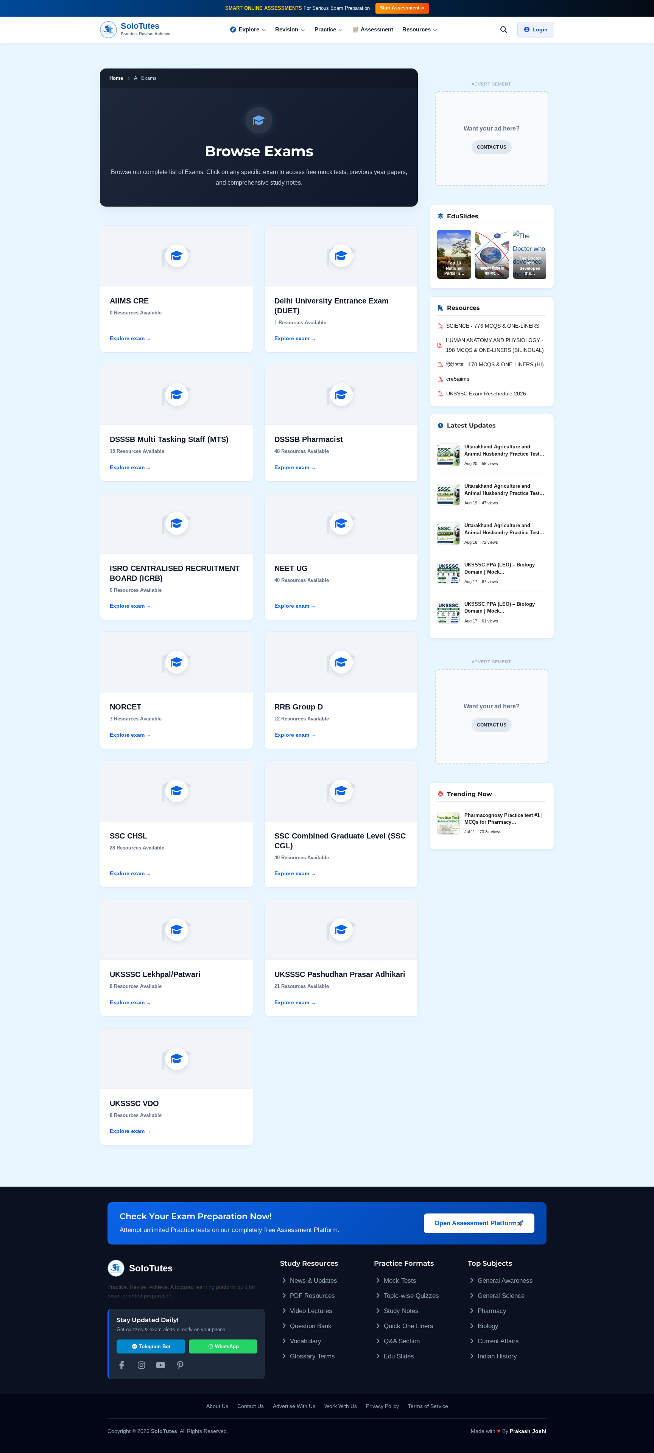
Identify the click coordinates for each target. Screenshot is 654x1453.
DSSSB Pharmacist (308, 439)
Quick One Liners (407, 1326)
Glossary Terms (311, 1356)
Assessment (377, 29)
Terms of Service (428, 1406)
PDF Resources (311, 1295)
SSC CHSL (128, 836)
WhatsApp (226, 1346)
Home (116, 78)
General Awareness (504, 1280)
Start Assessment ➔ (402, 8)
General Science (500, 1295)
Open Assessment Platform (475, 1223)
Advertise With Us (294, 1406)
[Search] (504, 29)
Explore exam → (130, 338)
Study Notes (400, 1311)
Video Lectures (310, 1311)
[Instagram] (141, 1366)
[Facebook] (122, 1366)
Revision (286, 29)
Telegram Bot (154, 1346)
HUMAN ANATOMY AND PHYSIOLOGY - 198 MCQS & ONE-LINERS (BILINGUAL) (495, 345)
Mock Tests (399, 1280)
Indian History (496, 1356)
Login (540, 29)
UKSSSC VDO (134, 1103)
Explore (249, 29)
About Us (217, 1406)
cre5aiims (457, 379)
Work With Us (340, 1406)
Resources (416, 29)
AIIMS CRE (129, 301)
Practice (325, 29)
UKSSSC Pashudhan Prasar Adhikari (339, 974)
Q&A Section (401, 1341)
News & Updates (312, 1280)
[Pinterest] (180, 1366)
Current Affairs (497, 1341)
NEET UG (291, 568)
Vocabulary (304, 1341)
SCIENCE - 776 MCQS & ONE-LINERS (492, 326)
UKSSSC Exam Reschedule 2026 (486, 393)
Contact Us (250, 1406)
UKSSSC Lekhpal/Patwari (155, 974)
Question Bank (310, 1326)
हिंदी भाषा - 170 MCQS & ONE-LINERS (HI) (495, 364)
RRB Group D (298, 707)
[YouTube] (161, 1366)
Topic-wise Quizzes (410, 1295)
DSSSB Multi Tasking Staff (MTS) (169, 439)
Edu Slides (398, 1356)
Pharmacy (491, 1311)
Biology (487, 1326)
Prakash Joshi (528, 1431)
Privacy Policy (382, 1406)
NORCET (125, 707)
